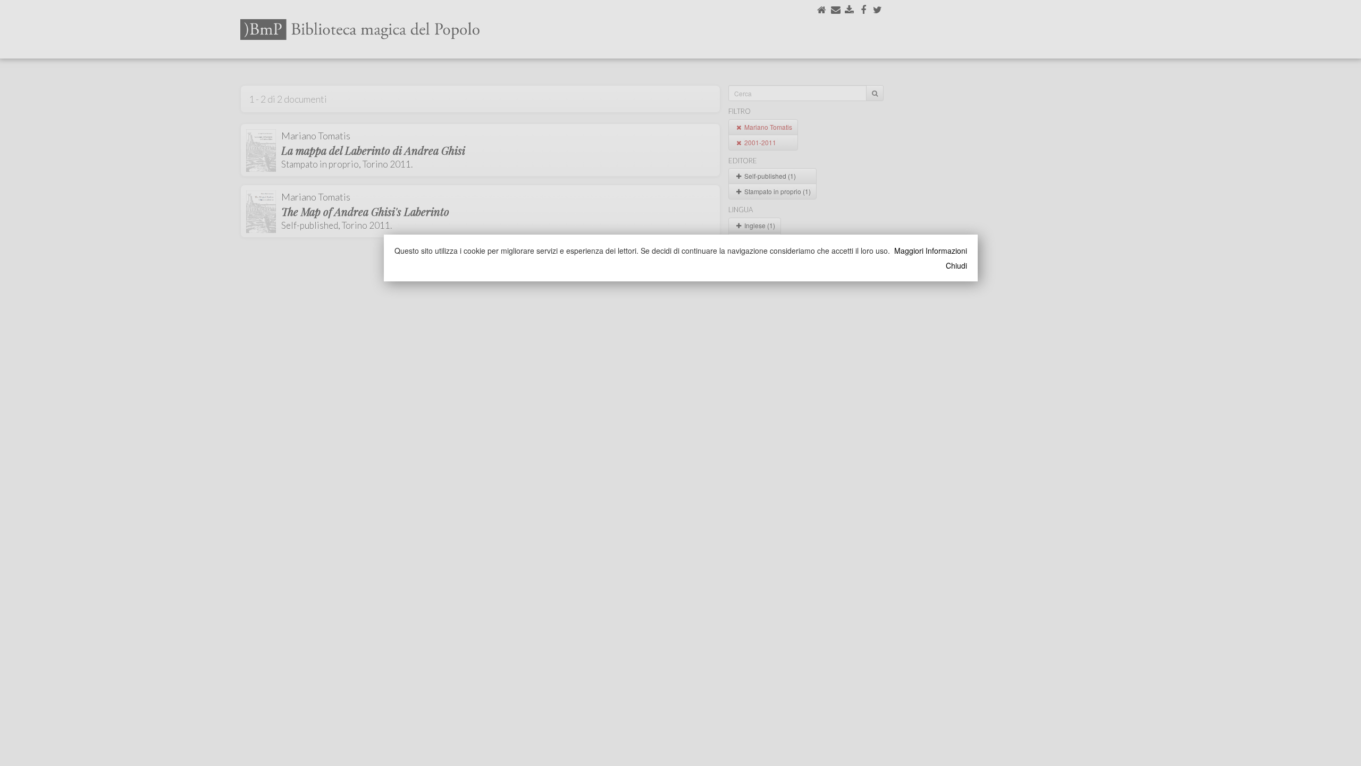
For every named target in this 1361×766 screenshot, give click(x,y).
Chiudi (956, 265)
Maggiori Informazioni (930, 250)
